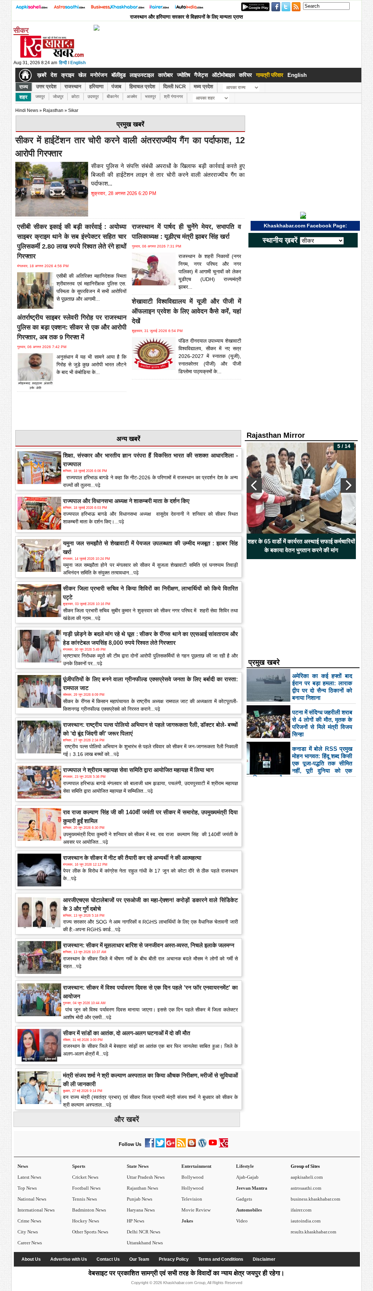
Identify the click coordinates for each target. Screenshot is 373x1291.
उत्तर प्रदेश (46, 86)
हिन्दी (63, 62)
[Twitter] (160, 1145)
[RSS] (181, 1145)
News (22, 1166)
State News (138, 1166)
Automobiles (249, 1210)
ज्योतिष (183, 75)
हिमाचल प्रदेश (142, 86)
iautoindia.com (306, 1221)
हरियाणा (96, 86)
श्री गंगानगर (173, 96)
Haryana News (141, 1210)
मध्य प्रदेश (203, 86)
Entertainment (196, 1166)
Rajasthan (53, 110)
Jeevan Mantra (251, 1188)
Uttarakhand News (145, 1242)
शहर (23, 97)
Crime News (29, 1221)
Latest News (29, 1177)
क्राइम (67, 75)
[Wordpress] (202, 1145)
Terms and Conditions (220, 1259)
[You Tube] (212, 1145)
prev (254, 485)
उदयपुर (93, 96)
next (348, 485)
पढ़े (98, 485)
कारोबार (165, 75)
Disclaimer (264, 1259)
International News (36, 1210)
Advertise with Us (68, 1259)
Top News (27, 1188)
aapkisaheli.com (307, 1177)
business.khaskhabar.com (315, 1199)
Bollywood (192, 1177)
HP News (135, 1221)
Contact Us (108, 1259)
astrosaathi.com (306, 1188)
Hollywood (192, 1188)
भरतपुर (150, 96)
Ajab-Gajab (247, 1177)
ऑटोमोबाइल (223, 75)
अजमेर (132, 96)
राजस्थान (72, 86)
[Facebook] (149, 1145)
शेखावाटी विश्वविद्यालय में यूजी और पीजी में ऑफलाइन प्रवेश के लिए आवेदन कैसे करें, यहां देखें (186, 311)
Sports (78, 1166)
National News (31, 1199)
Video (242, 1221)
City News (27, 1232)
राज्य (23, 87)
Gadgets (244, 1199)
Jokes (187, 1221)
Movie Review (196, 1210)
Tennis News (84, 1199)
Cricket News (85, 1177)
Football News (86, 1188)
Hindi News (26, 110)
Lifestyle (245, 1166)
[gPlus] (170, 1145)
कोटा (75, 96)
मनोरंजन (98, 75)
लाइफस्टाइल (142, 75)
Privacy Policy (174, 1259)
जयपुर (40, 96)
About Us (31, 1259)
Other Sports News (90, 1232)
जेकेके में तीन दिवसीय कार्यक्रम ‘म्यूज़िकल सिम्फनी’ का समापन (301, 545)
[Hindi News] (51, 56)
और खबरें (126, 1119)
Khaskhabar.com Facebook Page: (305, 226)
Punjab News (139, 1199)
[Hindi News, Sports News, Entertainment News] (25, 75)
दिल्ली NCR (174, 86)
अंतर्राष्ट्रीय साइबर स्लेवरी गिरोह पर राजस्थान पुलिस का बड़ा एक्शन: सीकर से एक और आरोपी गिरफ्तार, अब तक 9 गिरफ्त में (71, 327)
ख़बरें (42, 75)
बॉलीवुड (118, 75)
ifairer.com (301, 1210)
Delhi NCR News (143, 1232)
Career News (29, 1242)
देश (54, 75)
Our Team (139, 1259)
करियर (245, 75)
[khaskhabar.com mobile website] (223, 1145)
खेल (82, 75)
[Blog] (191, 1145)
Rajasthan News (142, 1188)
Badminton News (89, 1210)
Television (191, 1199)
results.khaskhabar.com (313, 1232)
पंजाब (116, 86)
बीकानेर (113, 96)
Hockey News (85, 1221)
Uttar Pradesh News (146, 1177)
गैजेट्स (201, 75)
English (78, 62)
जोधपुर (58, 96)
